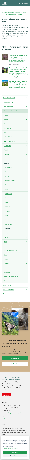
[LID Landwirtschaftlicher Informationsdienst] (12, 378)
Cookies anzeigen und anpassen (10, 448)
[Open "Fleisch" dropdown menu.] (26, 150)
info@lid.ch (5, 418)
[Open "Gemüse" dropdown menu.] (26, 154)
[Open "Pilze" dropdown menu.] (26, 267)
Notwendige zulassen (15, 455)
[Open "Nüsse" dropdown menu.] (26, 259)
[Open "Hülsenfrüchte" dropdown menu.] (26, 137)
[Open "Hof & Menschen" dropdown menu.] (26, 106)
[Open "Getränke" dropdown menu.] (26, 158)
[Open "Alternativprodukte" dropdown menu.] (26, 141)
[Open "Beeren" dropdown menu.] (26, 119)
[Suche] (19, 3)
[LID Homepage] (4, 3)
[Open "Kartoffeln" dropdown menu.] (26, 237)
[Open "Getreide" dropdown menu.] (26, 163)
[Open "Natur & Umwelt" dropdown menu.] (26, 285)
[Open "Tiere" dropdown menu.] (26, 294)
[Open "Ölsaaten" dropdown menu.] (26, 263)
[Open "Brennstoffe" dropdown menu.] (26, 128)
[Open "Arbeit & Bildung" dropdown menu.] (26, 102)
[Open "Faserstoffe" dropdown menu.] (26, 145)
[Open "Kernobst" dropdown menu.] (26, 246)
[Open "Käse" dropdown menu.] (26, 241)
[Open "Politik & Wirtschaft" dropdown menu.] (26, 289)
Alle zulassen (15, 452)
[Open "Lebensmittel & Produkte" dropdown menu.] (26, 110)
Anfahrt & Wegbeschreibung (10, 413)
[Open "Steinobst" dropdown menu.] (26, 272)
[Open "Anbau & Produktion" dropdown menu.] (26, 97)
